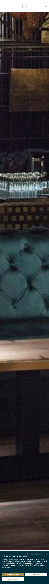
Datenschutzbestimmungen (37, 554)
